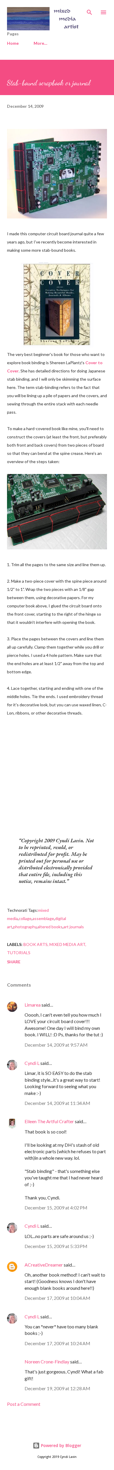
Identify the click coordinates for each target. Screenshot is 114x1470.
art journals (73, 926)
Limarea (33, 1004)
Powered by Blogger (60, 1445)
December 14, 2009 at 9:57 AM (56, 1045)
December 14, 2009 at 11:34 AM (57, 1103)
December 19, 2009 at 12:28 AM (57, 1388)
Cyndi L (32, 1063)
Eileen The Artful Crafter (49, 1121)
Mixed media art (67, 944)
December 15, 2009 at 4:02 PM (56, 1207)
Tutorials (18, 952)
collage (25, 918)
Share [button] (13, 961)
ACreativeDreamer (44, 1264)
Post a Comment (23, 1404)
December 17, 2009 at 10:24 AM (57, 1343)
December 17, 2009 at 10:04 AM (57, 1298)
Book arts (35, 944)
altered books (50, 926)
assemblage (43, 918)
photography (25, 926)
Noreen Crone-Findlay (47, 1361)
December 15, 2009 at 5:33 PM (56, 1246)
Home (13, 43)
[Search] (89, 10)
